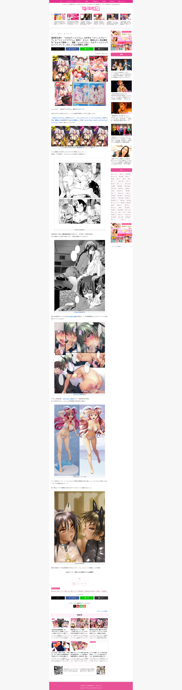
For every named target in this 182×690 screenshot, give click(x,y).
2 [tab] (91, 28)
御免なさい (82, 591)
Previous (50, 19)
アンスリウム (61, 591)
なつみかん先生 (77, 312)
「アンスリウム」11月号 (60, 118)
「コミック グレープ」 (82, 118)
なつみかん (68, 591)
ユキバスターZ (75, 591)
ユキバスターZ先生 (77, 394)
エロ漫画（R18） (56, 588)
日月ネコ (94, 591)
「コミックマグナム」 (96, 118)
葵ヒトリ (100, 591)
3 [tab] (93, 28)
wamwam (54, 591)
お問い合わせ (98, 685)
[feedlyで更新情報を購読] (81, 606)
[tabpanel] (58, 19)
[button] (101, 49)
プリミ (80, 109)
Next (131, 19)
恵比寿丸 (88, 591)
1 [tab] (89, 28)
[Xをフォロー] (74, 606)
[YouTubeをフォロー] (78, 606)
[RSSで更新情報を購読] (84, 606)
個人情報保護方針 (90, 685)
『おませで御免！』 (73, 120)
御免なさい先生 (59, 120)
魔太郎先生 (79, 147)
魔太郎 (105, 591)
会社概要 (83, 685)
